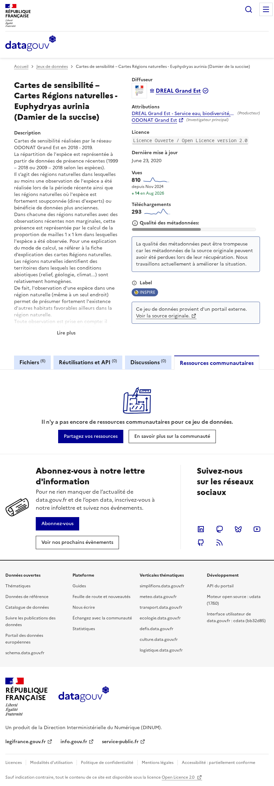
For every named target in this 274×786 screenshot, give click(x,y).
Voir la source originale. (163, 315)
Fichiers (32, 362)
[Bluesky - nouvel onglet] (238, 529)
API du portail (220, 586)
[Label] (134, 283)
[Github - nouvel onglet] (201, 542)
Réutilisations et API (88, 362)
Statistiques (84, 629)
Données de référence (26, 597)
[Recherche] (248, 9)
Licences (13, 763)
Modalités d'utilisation (51, 763)
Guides (79, 586)
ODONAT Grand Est (154, 120)
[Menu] (266, 9)
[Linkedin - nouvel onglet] (201, 529)
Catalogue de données (27, 607)
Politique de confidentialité (107, 763)
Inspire (147, 292)
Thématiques (17, 586)
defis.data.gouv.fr (156, 629)
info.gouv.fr (73, 741)
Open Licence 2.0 (178, 777)
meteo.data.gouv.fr (158, 597)
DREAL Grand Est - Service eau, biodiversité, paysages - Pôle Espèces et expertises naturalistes (183, 113)
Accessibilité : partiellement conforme (218, 763)
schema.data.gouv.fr (24, 653)
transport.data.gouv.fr (161, 607)
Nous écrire (84, 607)
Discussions (148, 362)
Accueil (21, 67)
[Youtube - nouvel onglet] (257, 529)
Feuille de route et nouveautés (101, 597)
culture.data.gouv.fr (159, 639)
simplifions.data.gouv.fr (162, 586)
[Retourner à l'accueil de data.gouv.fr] (30, 44)
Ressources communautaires (217, 363)
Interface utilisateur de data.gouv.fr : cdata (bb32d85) (236, 617)
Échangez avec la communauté (102, 618)
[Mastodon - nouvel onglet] (219, 529)
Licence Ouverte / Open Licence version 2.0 (190, 140)
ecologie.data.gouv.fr (160, 618)
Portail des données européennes (24, 638)
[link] (90, 436)
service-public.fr (120, 741)
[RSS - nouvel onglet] (219, 542)
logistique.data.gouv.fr (161, 650)
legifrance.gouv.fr (25, 741)
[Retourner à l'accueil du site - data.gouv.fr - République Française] (83, 697)
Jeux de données (52, 67)
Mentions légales (157, 763)
